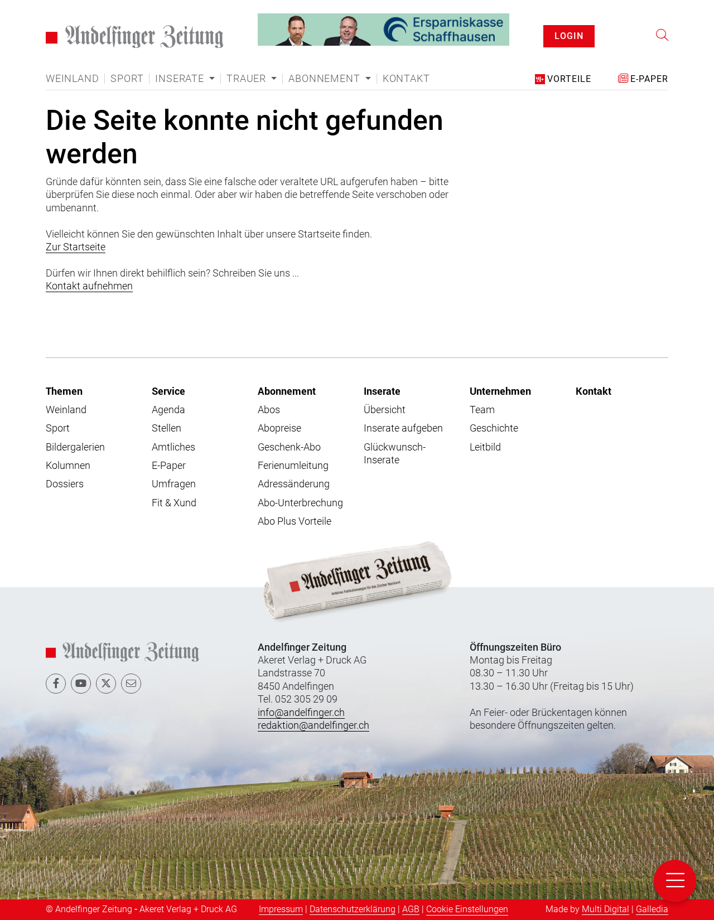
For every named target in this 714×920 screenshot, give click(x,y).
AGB (410, 909)
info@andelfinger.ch (301, 712)
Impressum (281, 909)
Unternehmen (500, 391)
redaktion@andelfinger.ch (313, 725)
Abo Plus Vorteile (294, 521)
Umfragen (174, 484)
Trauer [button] (247, 79)
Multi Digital (605, 909)
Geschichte (494, 428)
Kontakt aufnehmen (89, 286)
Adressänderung (294, 484)
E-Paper (169, 465)
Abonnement (287, 391)
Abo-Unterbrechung (300, 503)
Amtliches (173, 447)
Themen (64, 391)
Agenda (168, 409)
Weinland (72, 79)
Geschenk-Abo (289, 447)
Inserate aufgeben (403, 428)
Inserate (382, 391)
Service (168, 391)
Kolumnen (68, 465)
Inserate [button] (180, 79)
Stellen (166, 428)
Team (482, 409)
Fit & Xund (174, 503)
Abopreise (279, 428)
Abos (269, 409)
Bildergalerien (75, 447)
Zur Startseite (75, 247)
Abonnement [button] (325, 79)
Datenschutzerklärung (352, 909)
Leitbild (485, 447)
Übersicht (385, 409)
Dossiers (65, 484)
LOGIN (568, 36)
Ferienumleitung (293, 465)
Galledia (652, 909)
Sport (126, 79)
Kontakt (406, 79)
